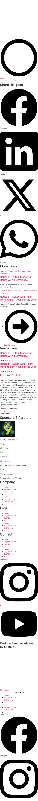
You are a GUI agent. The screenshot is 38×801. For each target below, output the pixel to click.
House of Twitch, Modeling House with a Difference (15, 278)
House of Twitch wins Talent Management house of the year (18, 298)
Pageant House (10, 489)
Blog (5, 494)
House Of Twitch (13, 375)
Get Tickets (8, 492)
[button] (19, 108)
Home (6, 487)
